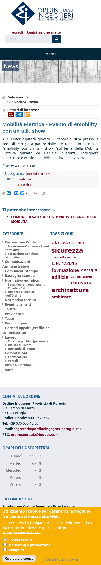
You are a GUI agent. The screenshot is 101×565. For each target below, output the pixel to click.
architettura (70, 290)
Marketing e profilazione (29, 545)
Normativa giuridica (22, 280)
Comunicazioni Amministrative (16, 264)
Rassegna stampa (20, 275)
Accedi (17, 32)
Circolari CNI (17, 288)
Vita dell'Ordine (18, 365)
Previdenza (14, 313)
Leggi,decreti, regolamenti (27, 284)
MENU (50, 53)
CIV (11, 114)
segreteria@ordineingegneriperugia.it (47, 428)
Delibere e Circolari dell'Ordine (20, 293)
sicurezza (67, 250)
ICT (27, 114)
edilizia (60, 277)
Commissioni (16, 353)
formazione (65, 270)
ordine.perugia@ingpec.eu (34, 434)
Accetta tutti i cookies (61, 559)
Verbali (13, 361)
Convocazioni (17, 357)
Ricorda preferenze (19, 558)
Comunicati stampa (21, 271)
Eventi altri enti (39, 173)
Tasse (9, 318)
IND (19, 114)
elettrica (25, 184)
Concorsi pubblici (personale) (28, 341)
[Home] (40, 13)
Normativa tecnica (20, 299)
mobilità (24, 179)
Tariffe (10, 309)
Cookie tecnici (20, 540)
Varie (9, 369)
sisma (78, 242)
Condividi (37, 193)
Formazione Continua (23, 242)
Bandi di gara (16, 323)
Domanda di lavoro (21, 349)
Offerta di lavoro (19, 345)
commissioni (81, 276)
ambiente (61, 297)
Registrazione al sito (44, 32)
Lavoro (11, 337)
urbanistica (60, 242)
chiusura (81, 282)
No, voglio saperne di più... (21, 532)
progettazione (63, 257)
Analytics (16, 550)
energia (89, 270)
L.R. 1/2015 (64, 263)
